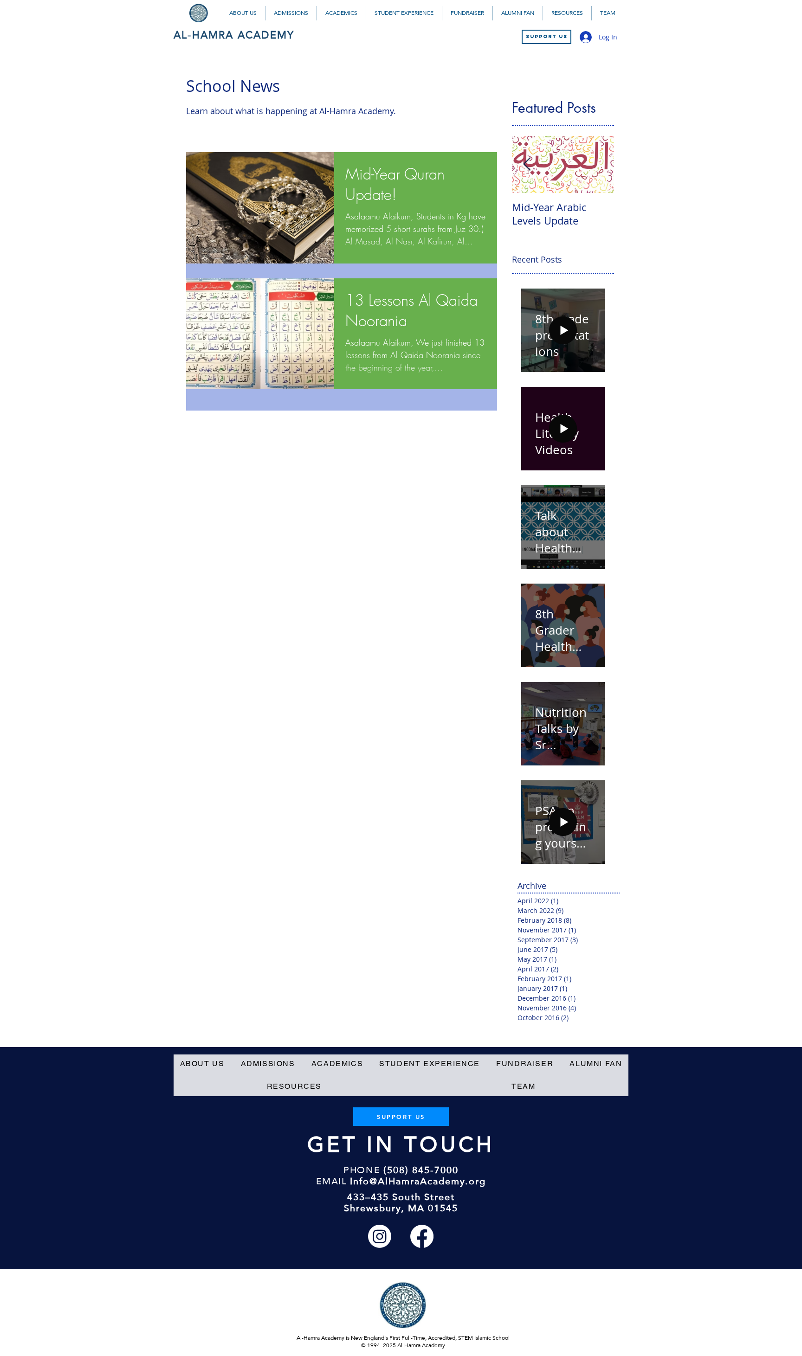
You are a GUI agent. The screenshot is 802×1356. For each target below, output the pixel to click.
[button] (242, 13)
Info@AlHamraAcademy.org (418, 1181)
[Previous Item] (527, 165)
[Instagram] (379, 1236)
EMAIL (331, 1181)
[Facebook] (421, 1236)
